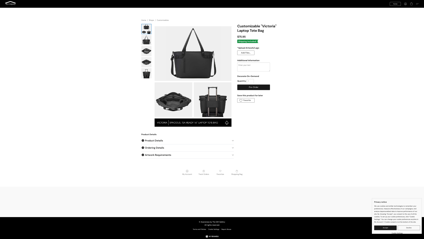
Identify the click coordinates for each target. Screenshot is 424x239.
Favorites (220, 174)
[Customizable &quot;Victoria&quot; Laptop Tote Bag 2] (146, 51)
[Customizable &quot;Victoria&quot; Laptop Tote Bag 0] (146, 29)
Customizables (163, 20)
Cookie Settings (213, 229)
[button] (10, 4)
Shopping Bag (236, 174)
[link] (397, 232)
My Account (187, 174)
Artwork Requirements (157, 155)
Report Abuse (226, 229)
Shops (151, 20)
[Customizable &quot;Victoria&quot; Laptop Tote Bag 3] (146, 62)
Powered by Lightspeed (212, 233)
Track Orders (204, 174)
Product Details (153, 140)
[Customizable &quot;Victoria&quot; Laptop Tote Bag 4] (146, 73)
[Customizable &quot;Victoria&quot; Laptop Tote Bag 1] (146, 40)
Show (212, 236)
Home (143, 20)
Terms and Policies (199, 229)
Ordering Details (154, 147)
